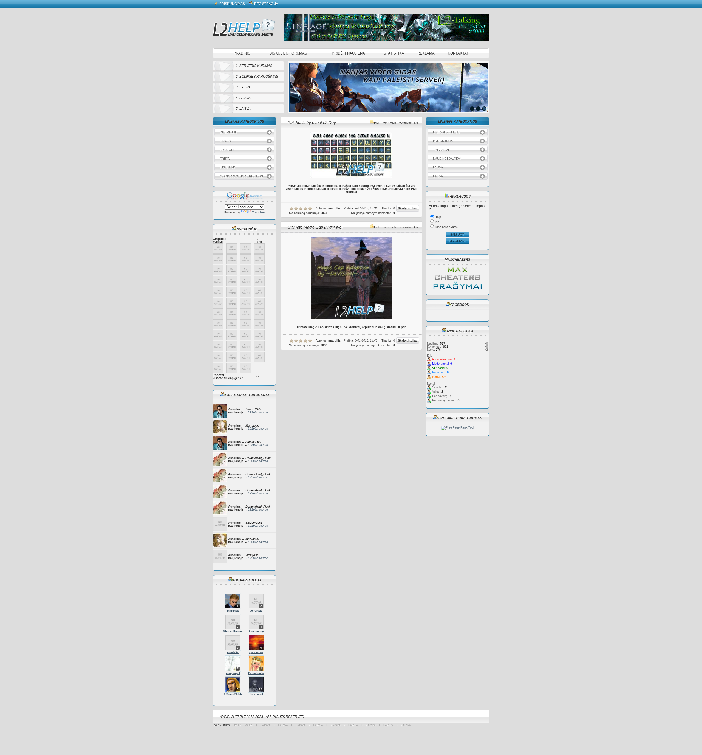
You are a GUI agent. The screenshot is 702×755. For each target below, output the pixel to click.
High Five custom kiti (404, 122)
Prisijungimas (232, 4)
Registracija (265, 4)
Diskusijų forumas (288, 53)
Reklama (426, 53)
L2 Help (244, 27)
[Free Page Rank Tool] (457, 427)
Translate (258, 212)
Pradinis (241, 53)
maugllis (334, 208)
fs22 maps (245, 725)
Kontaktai (458, 53)
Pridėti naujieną (348, 53)
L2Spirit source (258, 412)
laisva (265, 725)
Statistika (394, 53)
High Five (380, 122)
